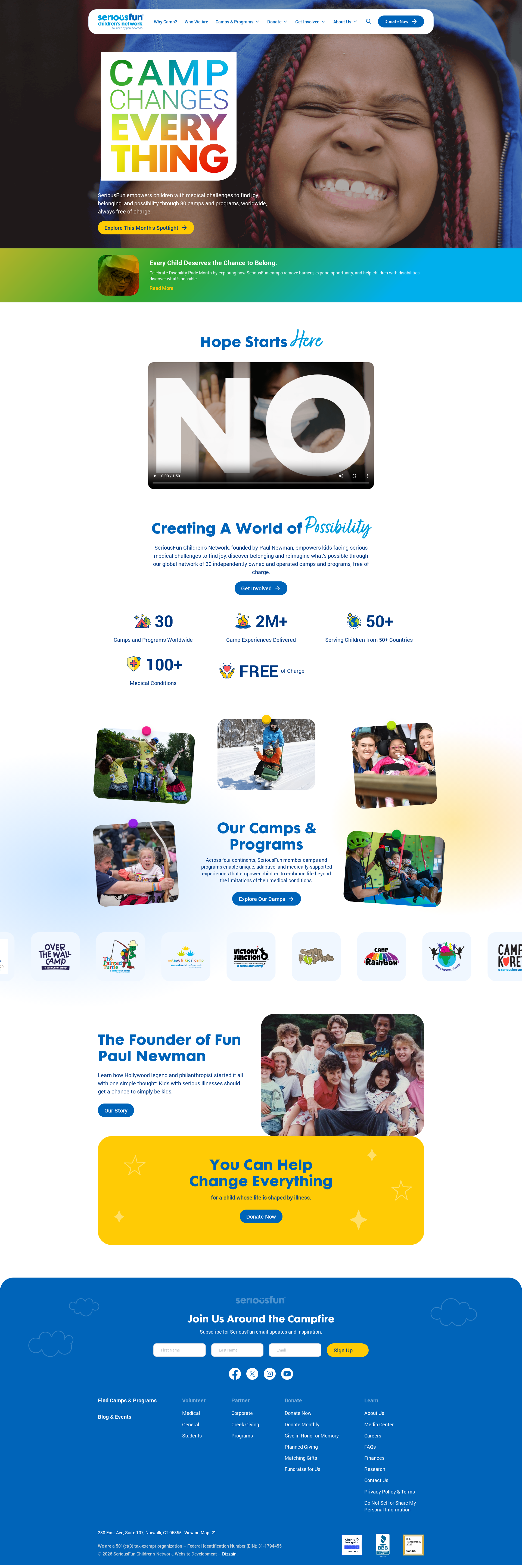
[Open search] (368, 21)
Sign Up (343, 1350)
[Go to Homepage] (121, 21)
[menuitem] (165, 21)
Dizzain (229, 1554)
